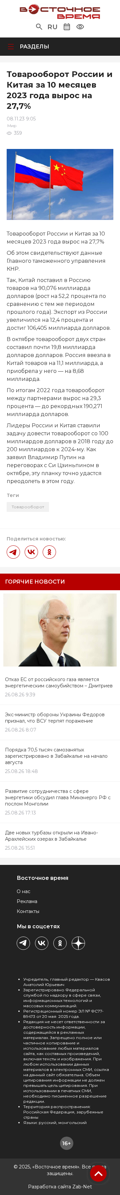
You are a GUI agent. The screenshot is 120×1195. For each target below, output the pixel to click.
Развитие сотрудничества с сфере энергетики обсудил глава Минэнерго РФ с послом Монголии (58, 797)
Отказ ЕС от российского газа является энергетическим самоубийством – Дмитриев (59, 682)
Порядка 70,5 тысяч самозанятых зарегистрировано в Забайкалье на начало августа (56, 756)
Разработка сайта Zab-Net (60, 1187)
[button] (39, 27)
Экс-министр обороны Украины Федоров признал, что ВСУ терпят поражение (55, 718)
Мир (12, 125)
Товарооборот (28, 506)
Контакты (28, 911)
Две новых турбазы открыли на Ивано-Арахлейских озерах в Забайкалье (51, 836)
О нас (23, 891)
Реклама (27, 901)
